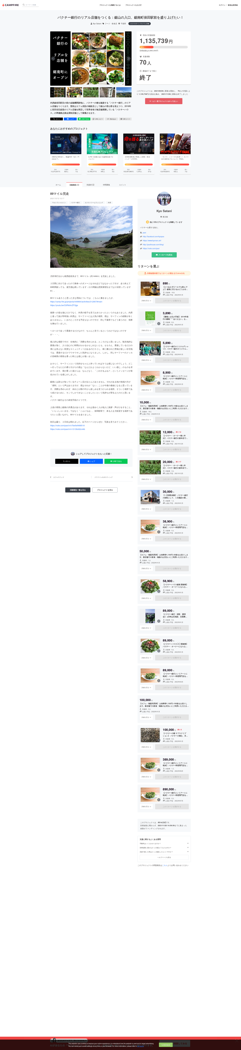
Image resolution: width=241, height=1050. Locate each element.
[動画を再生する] (91, 58)
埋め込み (113, 119)
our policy (140, 1046)
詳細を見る (145, 300)
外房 (109, 202)
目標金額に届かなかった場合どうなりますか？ (155, 848)
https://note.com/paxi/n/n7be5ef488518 (67, 425)
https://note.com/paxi (151, 248)
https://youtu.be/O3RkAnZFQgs (64, 305)
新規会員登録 (233, 5)
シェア (71, 119)
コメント (122, 184)
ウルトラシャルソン (59, 202)
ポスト (58, 119)
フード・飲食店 (111, 23)
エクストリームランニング (94, 202)
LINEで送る (85, 119)
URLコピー (99, 119)
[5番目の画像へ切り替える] (124, 92)
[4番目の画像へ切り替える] (107, 92)
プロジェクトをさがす (133, 5)
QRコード (126, 119)
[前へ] (53, 58)
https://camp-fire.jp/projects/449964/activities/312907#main (76, 301)
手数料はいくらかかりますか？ (150, 843)
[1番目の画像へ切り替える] (58, 92)
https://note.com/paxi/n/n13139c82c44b (67, 429)
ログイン (222, 5)
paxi (144, 232)
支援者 (90, 184)
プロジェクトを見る (105, 490)
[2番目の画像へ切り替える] (74, 92)
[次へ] (129, 58)
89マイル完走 (59, 193)
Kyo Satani (97, 23)
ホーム (58, 184)
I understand (166, 1045)
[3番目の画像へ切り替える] (91, 92)
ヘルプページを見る (164, 857)
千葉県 (123, 23)
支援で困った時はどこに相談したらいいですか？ (156, 852)
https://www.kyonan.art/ (152, 240)
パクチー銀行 (75, 202)
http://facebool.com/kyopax (153, 236)
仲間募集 (106, 184)
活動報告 (74, 185)
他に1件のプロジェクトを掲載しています (166, 222)
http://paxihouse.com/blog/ (153, 244)
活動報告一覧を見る (78, 490)
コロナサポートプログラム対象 (139, 23)
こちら (164, 865)
